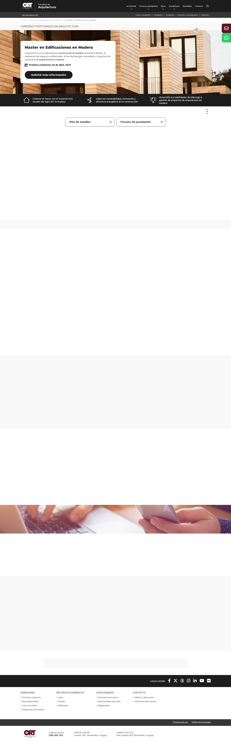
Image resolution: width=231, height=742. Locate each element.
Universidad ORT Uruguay (29, 734)
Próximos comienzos (31, 697)
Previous (34, 466)
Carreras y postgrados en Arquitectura (46, 20)
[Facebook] (169, 681)
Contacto (199, 6)
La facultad (131, 6)
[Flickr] (209, 681)
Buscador (208, 6)
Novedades (187, 6)
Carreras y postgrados (148, 6)
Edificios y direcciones (144, 697)
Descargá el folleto (115, 210)
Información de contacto (146, 701)
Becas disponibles (30, 701)
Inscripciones (174, 6)
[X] (175, 681)
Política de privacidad (201, 722)
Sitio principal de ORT (30, 15)
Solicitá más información (48, 75)
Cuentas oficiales (157, 681)
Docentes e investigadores (188, 15)
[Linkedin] (195, 681)
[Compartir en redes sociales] (196, 30)
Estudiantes (158, 15)
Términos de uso (180, 722)
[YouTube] (202, 681)
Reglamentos (104, 705)
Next (196, 466)
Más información (180, 518)
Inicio (24, 20)
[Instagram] (188, 681)
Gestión (61, 701)
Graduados (170, 15)
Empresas (205, 15)
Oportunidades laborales (109, 701)
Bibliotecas (63, 705)
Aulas (60, 697)
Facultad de (62, 6)
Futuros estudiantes (143, 15)
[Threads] (182, 681)
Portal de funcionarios (108, 697)
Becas (163, 6)
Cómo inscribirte (29, 705)
